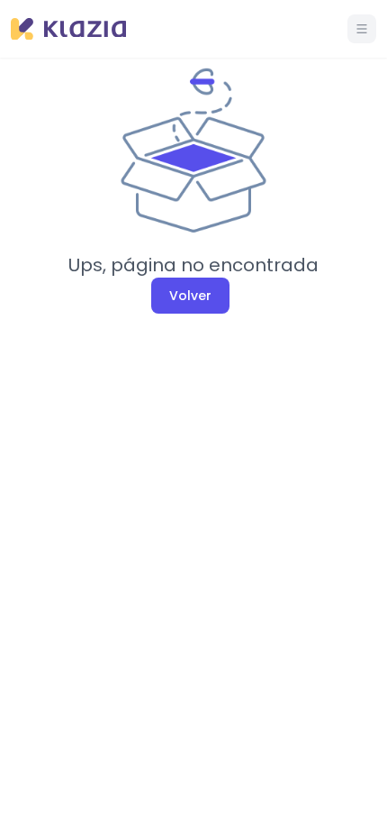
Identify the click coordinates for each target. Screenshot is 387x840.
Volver (190, 296)
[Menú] (361, 28)
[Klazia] (68, 29)
